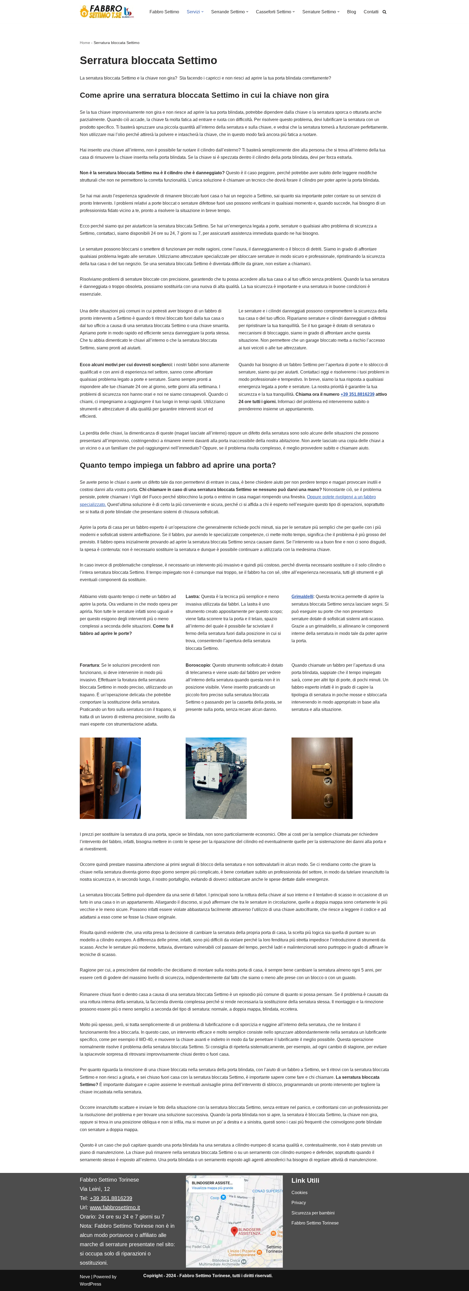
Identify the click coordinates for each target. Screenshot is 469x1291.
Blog (351, 12)
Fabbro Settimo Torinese (315, 1223)
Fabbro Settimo (164, 12)
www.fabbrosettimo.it (115, 1207)
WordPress (90, 1284)
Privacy (298, 1202)
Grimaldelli (302, 596)
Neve (85, 1276)
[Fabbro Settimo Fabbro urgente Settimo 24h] (107, 11)
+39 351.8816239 (358, 394)
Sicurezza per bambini (313, 1213)
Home (85, 42)
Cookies (299, 1192)
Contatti (371, 12)
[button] (202, 12)
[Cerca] (384, 12)
